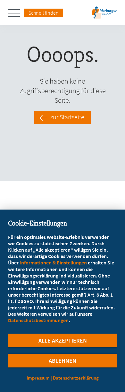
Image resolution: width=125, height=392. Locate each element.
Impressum (38, 378)
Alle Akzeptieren (62, 340)
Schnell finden (44, 13)
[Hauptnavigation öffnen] (16, 13)
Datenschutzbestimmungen (38, 320)
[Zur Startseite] (104, 14)
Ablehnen (62, 360)
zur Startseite (67, 117)
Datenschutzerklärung (76, 378)
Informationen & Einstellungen (53, 262)
